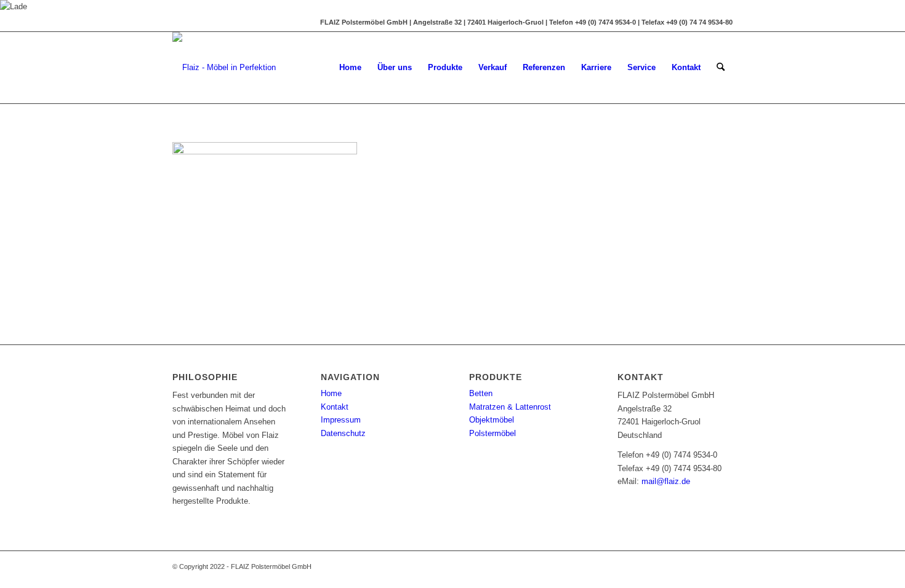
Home (331, 393)
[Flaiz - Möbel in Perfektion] (224, 67)
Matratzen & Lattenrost (510, 406)
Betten (481, 393)
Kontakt (334, 406)
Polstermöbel (492, 433)
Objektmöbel (491, 419)
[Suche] (721, 67)
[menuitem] (350, 67)
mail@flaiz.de (666, 481)
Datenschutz (343, 433)
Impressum (341, 419)
